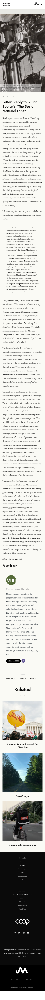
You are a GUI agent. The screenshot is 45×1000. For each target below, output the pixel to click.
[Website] (23, 661)
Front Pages (22, 869)
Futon (22, 873)
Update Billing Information (22, 894)
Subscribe (22, 858)
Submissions (22, 905)
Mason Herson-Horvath (10, 97)
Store (22, 898)
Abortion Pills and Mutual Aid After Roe (22, 746)
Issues (22, 865)
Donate (22, 862)
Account (23, 891)
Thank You (22, 909)
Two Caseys (22, 796)
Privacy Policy (15, 980)
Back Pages (22, 876)
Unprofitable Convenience (22, 844)
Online (22, 880)
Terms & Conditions (28, 980)
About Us (22, 902)
